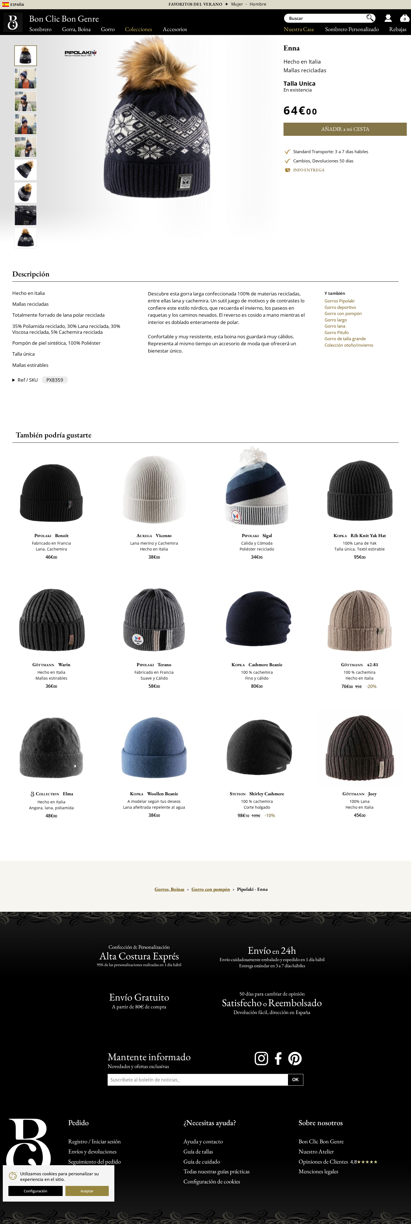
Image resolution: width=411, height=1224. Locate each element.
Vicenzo (154, 535)
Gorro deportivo (340, 307)
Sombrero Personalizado (352, 29)
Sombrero (40, 29)
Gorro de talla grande (345, 338)
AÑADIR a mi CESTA (345, 128)
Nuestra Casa (299, 29)
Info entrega (309, 169)
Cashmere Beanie (257, 664)
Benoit (51, 535)
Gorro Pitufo (337, 332)
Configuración (35, 1190)
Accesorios (175, 29)
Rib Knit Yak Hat (360, 535)
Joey (359, 794)
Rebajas (398, 29)
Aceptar (87, 1190)
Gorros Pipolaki (340, 301)
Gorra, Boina (76, 29)
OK (295, 1079)
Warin (51, 664)
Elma (54, 794)
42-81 (359, 664)
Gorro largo (336, 320)
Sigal (257, 535)
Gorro (108, 29)
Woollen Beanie (154, 794)
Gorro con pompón (343, 313)
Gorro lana (335, 326)
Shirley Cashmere (257, 794)
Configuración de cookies (211, 1181)
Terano (154, 664)
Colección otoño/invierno (349, 345)
